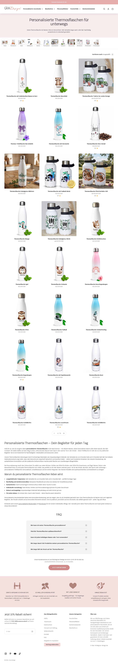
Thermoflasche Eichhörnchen (96, 239)
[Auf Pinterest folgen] (10, 653)
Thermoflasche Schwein (59, 284)
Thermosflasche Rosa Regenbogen (96, 284)
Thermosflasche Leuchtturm (59, 422)
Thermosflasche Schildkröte (21, 422)
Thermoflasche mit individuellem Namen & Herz (21, 96)
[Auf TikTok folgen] (20, 653)
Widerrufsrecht (48, 631)
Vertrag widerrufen (52, 644)
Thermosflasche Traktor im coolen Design (96, 96)
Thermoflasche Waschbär (59, 96)
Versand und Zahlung (50, 628)
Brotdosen (42, 504)
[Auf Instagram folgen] (5, 653)
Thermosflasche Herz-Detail (96, 144)
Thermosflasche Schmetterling (96, 330)
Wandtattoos (73, 628)
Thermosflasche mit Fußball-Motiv (59, 191)
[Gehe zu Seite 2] (63, 433)
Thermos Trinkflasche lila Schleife (22, 144)
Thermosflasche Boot (96, 375)
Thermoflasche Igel (22, 284)
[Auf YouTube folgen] (15, 653)
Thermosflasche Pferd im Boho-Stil (96, 191)
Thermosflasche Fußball (59, 330)
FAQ (45, 637)
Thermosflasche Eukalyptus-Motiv (59, 239)
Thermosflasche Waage (22, 239)
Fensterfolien (73, 618)
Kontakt (46, 634)
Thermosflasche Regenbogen (22, 375)
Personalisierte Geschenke (32, 9)
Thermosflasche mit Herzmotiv (59, 144)
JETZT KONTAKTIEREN (59, 567)
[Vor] (79, 2)
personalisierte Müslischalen (27, 504)
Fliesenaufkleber (62, 9)
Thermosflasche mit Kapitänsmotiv (59, 375)
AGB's (46, 618)
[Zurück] (38, 2)
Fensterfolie (74, 9)
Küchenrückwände (89, 9)
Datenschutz (48, 625)
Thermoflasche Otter (22, 330)
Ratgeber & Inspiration (51, 641)
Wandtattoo (49, 9)
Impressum (47, 621)
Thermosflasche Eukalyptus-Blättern (22, 191)
